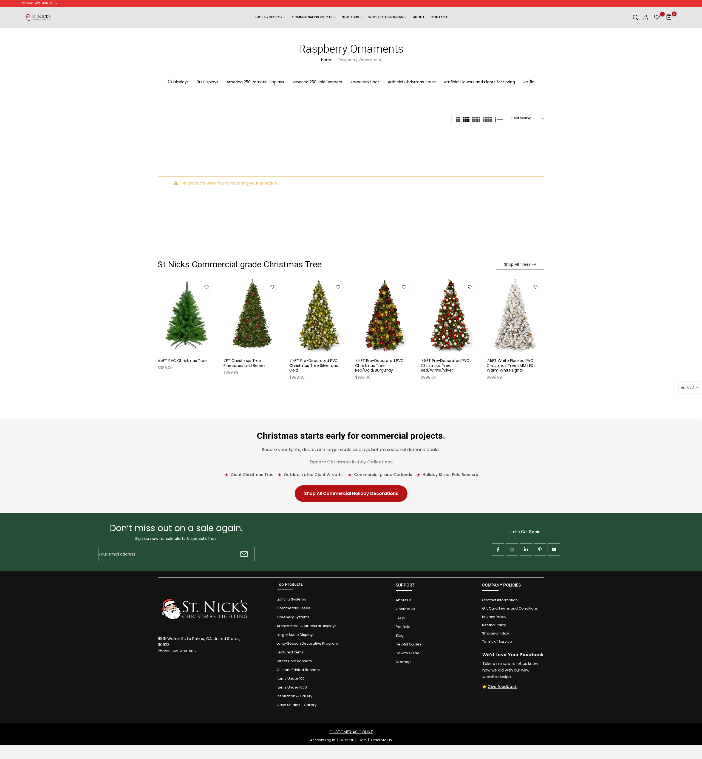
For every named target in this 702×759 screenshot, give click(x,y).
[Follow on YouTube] (554, 549)
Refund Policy (494, 625)
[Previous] (172, 82)
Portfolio (403, 626)
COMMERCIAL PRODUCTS (312, 17)
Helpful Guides (408, 644)
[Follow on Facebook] (498, 549)
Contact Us (405, 608)
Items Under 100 (291, 678)
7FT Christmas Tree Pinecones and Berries (244, 363)
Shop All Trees (517, 264)
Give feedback (502, 686)
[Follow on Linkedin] (526, 549)
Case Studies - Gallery (296, 704)
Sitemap (403, 661)
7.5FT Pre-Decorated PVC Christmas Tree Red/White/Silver (445, 365)
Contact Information (500, 600)
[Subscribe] (243, 554)
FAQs (400, 618)
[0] (657, 17)
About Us (404, 600)
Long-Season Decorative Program (307, 643)
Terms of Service (497, 641)
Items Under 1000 (292, 687)
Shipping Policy (495, 633)
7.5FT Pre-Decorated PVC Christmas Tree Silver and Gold (313, 365)
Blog (400, 635)
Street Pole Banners (294, 661)
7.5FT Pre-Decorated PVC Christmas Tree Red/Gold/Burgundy (379, 365)
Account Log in (322, 740)
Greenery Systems (293, 617)
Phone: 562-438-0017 (40, 3)
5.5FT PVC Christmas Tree (182, 361)
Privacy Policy (494, 616)
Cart (362, 740)
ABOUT (418, 17)
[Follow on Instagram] (512, 549)
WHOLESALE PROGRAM (386, 17)
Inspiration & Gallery (294, 696)
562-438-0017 (184, 651)
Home (327, 60)
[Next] (530, 82)
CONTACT (439, 17)
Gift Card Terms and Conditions (510, 608)
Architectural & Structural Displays (306, 625)
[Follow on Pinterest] (540, 549)
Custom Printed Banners (298, 669)
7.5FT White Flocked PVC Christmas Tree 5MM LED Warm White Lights (510, 365)
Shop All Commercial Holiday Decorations (351, 493)
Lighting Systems (291, 599)
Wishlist (346, 740)
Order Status (381, 740)
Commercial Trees (293, 608)
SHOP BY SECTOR (268, 17)
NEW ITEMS (350, 17)
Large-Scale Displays (296, 634)
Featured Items (290, 652)
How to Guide (408, 653)
